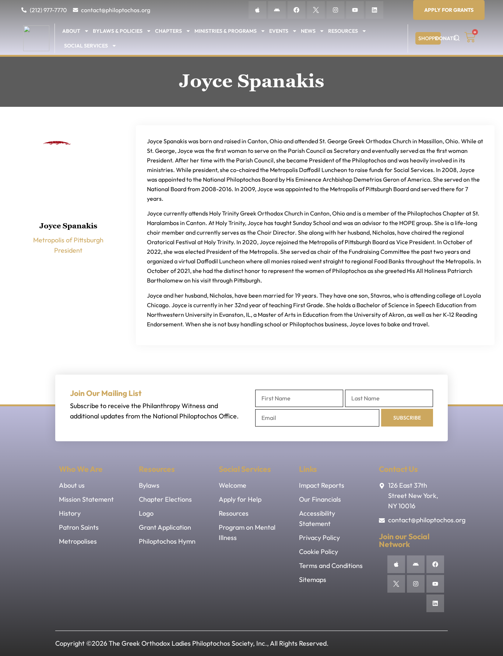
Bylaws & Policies (118, 31)
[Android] (277, 10)
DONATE (445, 38)
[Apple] (257, 10)
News (308, 31)
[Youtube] (355, 10)
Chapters (168, 31)
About (71, 31)
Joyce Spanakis (68, 226)
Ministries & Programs (225, 31)
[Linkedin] (374, 10)
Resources (343, 31)
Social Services (86, 45)
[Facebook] (296, 10)
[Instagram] (335, 10)
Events (278, 31)
